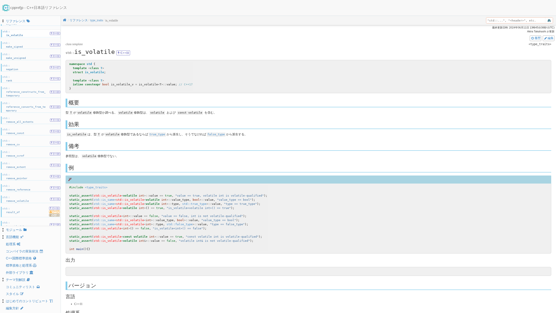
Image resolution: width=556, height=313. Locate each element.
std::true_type (194, 203)
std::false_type (180, 224)
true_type (157, 134)
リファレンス (15, 21)
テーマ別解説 (15, 280)
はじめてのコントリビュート (27, 301)
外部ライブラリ (17, 272)
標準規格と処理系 (19, 265)
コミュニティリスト (20, 287)
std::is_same (104, 199)
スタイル (12, 294)
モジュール (14, 230)
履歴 (537, 38)
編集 (551, 38)
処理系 (11, 244)
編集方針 (12, 308)
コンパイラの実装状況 (22, 251)
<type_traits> (96, 187)
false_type (216, 134)
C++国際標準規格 (19, 258)
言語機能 (12, 237)
